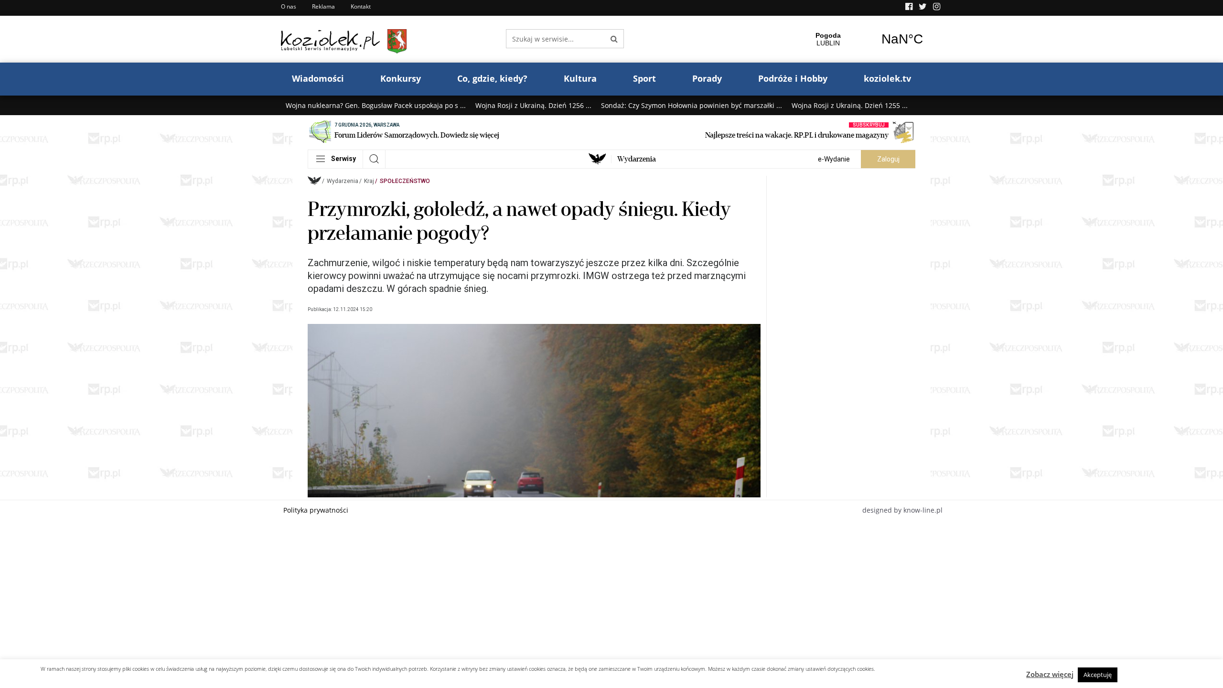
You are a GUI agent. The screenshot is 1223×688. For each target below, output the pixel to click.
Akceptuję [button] (1098, 674)
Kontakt (361, 6)
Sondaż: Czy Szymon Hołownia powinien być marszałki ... (691, 105)
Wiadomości (318, 78)
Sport (644, 78)
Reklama (323, 6)
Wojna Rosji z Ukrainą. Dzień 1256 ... (533, 105)
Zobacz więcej (1049, 674)
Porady (707, 78)
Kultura (580, 78)
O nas (288, 6)
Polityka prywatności (315, 510)
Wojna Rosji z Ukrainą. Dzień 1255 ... (850, 105)
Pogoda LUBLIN (865, 39)
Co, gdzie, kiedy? (492, 78)
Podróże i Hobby (792, 78)
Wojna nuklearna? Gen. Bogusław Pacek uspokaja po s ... (376, 105)
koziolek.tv (887, 78)
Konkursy (400, 78)
